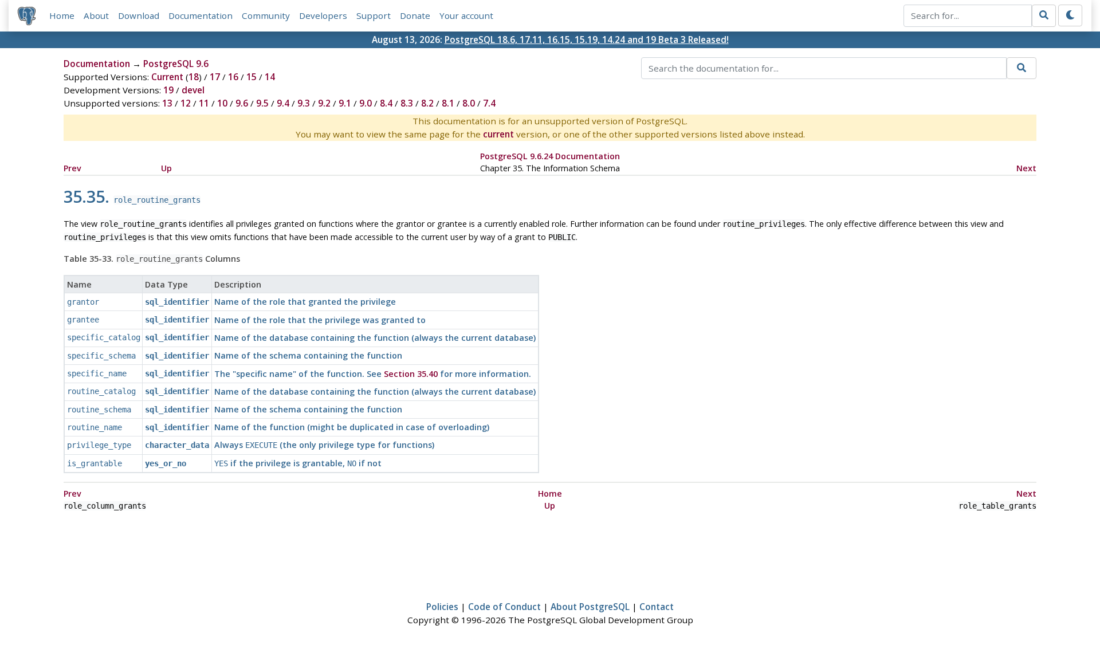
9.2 (324, 103)
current (498, 134)
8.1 (448, 103)
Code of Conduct (504, 606)
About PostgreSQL (590, 606)
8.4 (386, 103)
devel (193, 90)
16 (233, 76)
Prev (72, 168)
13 (167, 103)
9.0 (365, 103)
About (96, 15)
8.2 (427, 103)
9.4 (283, 103)
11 (204, 103)
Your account (466, 15)
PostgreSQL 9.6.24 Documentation (550, 156)
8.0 (468, 103)
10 (222, 103)
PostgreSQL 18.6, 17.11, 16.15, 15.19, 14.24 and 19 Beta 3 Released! (587, 39)
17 (215, 76)
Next (1026, 168)
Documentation (200, 15)
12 (185, 103)
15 (251, 76)
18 (193, 76)
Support (373, 15)
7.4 (489, 103)
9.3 (303, 103)
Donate (415, 15)
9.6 (241, 103)
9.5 (262, 103)
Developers (323, 15)
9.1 (345, 103)
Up (166, 168)
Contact (656, 606)
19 (168, 90)
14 (270, 76)
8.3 (406, 103)
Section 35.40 (411, 373)
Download (138, 15)
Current (167, 76)
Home (61, 15)
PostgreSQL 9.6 (176, 63)
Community (266, 15)
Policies (442, 606)
